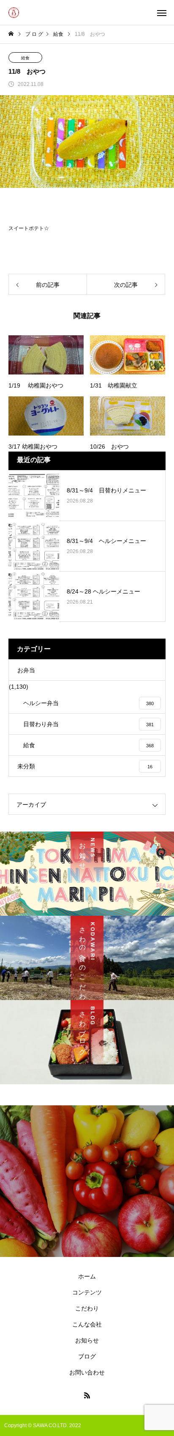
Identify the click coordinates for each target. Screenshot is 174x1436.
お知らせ (87, 1340)
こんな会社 (87, 1324)
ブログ (87, 1356)
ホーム (87, 1276)
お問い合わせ (87, 1372)
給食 (25, 58)
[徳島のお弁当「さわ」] (13, 12)
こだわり (87, 1308)
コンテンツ (87, 1292)
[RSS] (87, 1395)
